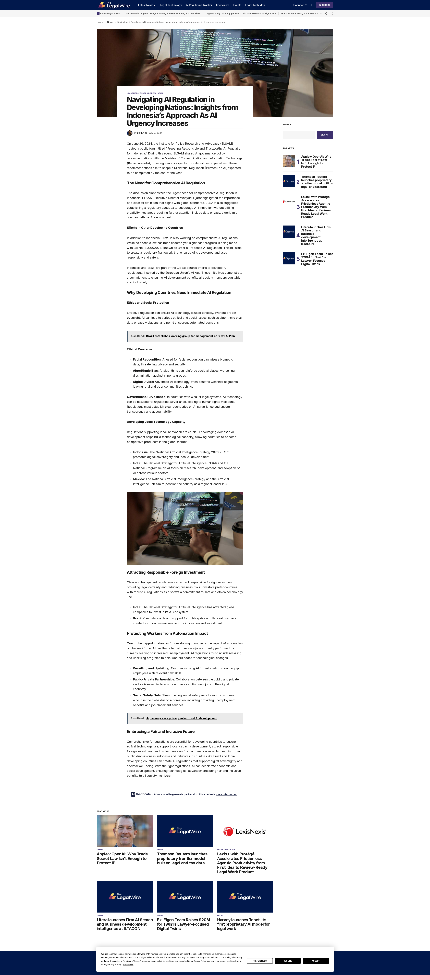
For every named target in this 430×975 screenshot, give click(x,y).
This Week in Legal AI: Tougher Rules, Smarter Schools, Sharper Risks (163, 13)
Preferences (260, 961)
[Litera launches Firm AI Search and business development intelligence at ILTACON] (125, 897)
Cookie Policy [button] (200, 961)
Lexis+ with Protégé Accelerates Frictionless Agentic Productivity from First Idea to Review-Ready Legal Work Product (316, 207)
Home (100, 22)
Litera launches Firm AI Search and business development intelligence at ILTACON (316, 236)
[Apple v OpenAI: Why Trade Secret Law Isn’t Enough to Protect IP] (125, 831)
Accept (316, 961)
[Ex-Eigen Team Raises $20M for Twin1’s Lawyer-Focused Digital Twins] (185, 897)
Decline (288, 961)
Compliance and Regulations (142, 93)
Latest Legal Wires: (110, 13)
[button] (311, 5)
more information (226, 794)
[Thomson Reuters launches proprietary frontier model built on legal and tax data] (185, 831)
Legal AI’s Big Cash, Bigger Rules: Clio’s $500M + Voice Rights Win (241, 13)
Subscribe (324, 5)
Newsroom (230, 849)
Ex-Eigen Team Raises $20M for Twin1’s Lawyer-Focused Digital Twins (317, 259)
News (110, 22)
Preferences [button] (128, 964)
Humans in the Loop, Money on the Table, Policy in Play (310, 13)
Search (287, 124)
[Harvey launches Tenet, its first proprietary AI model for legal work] (245, 897)
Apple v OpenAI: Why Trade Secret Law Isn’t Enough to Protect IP (316, 161)
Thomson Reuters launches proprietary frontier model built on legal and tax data (317, 181)
